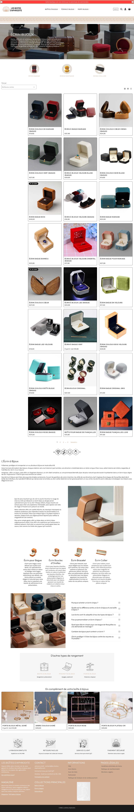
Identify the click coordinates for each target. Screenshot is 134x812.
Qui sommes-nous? (8, 775)
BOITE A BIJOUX (44, 674)
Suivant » (74, 442)
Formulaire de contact (42, 777)
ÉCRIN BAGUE (34, 76)
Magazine (4, 794)
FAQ (69, 766)
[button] (1, 2)
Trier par (3, 83)
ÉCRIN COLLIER (99, 76)
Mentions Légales (107, 772)
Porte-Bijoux (39, 791)
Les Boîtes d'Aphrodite (69, 807)
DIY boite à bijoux (15, 794)
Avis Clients (72, 769)
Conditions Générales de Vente (111, 766)
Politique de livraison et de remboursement (82, 778)
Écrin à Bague (39, 788)
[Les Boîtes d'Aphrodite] (12, 9)
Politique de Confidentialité (110, 769)
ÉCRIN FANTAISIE (67, 76)
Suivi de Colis (72, 772)
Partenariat (72, 775)
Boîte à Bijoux (39, 785)
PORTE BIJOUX (90, 674)
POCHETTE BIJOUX (67, 674)
